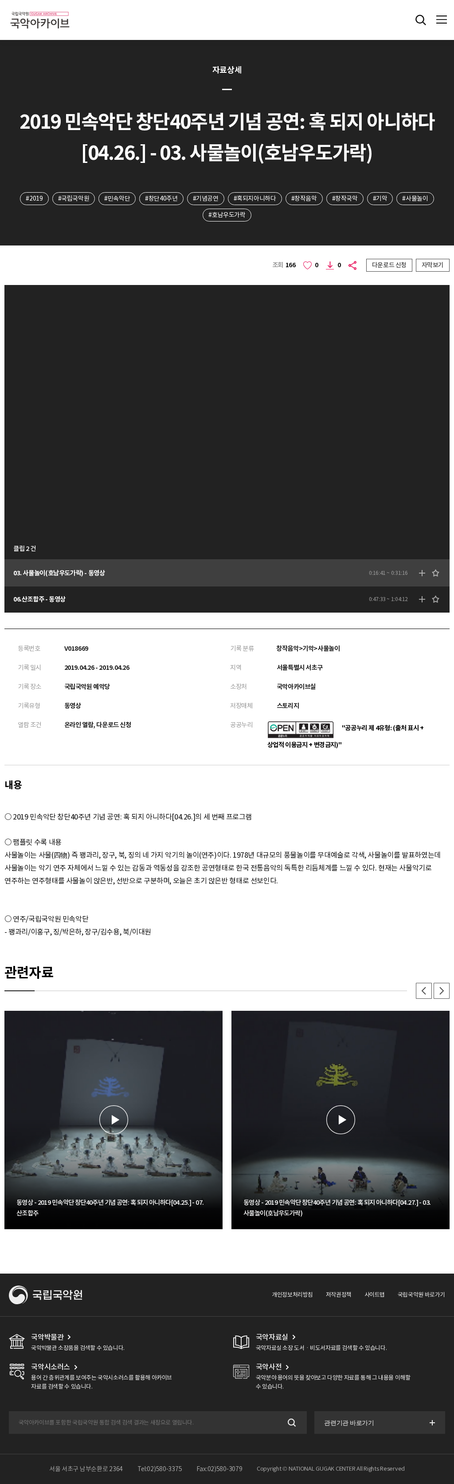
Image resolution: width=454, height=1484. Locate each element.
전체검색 (420, 20)
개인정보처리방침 (292, 1294)
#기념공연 (206, 198)
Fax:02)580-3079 (219, 1469)
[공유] (353, 265)
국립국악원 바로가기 (421, 1294)
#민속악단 (117, 198)
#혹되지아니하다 (255, 198)
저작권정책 (339, 1294)
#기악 (380, 198)
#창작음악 (304, 198)
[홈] (40, 10)
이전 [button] (424, 991)
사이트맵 (374, 1294)
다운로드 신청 (389, 265)
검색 (291, 1422)
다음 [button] (442, 991)
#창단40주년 (161, 198)
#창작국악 (345, 198)
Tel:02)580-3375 (159, 1469)
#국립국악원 (74, 198)
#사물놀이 (415, 198)
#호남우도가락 (226, 215)
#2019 (34, 198)
